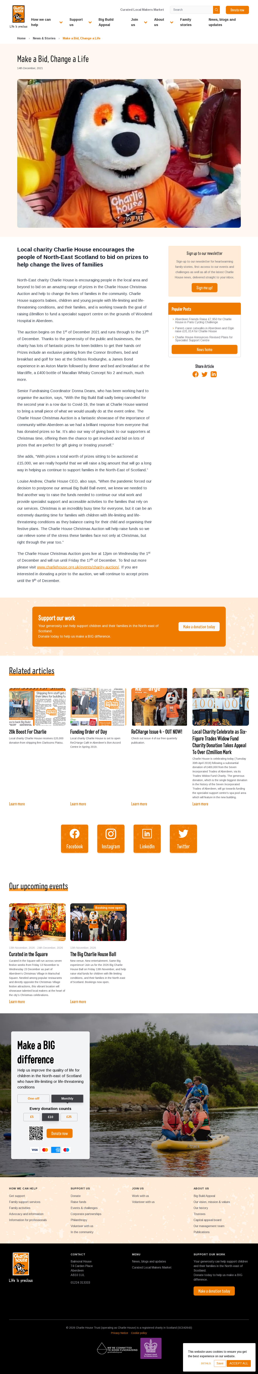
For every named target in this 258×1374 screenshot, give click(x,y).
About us (159, 22)
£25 (69, 1116)
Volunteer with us (82, 1226)
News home (204, 349)
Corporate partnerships (86, 1214)
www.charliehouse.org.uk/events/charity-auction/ (78, 567)
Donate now (237, 10)
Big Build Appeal (204, 1196)
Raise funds (78, 1202)
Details (206, 1363)
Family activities (19, 1208)
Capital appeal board (207, 1220)
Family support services (24, 1202)
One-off (33, 1098)
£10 (50, 1117)
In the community (82, 1232)
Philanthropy (79, 1220)
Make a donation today (199, 626)
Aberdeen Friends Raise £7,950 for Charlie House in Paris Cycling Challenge (203, 321)
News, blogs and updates (149, 1261)
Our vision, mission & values (212, 1202)
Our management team (209, 1226)
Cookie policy (139, 1332)
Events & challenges (84, 1208)
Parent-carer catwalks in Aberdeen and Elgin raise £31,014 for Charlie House (204, 330)
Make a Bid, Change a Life (81, 38)
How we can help (41, 22)
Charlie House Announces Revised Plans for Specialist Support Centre (204, 339)
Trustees (199, 1214)
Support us (76, 22)
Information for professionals (28, 1220)
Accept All (238, 1363)
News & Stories (44, 38)
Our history (201, 1208)
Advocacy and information (26, 1214)
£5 (32, 1116)
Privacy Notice (119, 1332)
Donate (76, 1196)
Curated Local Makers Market (142, 9)
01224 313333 (80, 1282)
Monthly (67, 1098)
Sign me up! (204, 287)
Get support (17, 1196)
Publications (202, 1232)
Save (219, 1363)
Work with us (140, 1196)
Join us (134, 22)
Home (21, 38)
